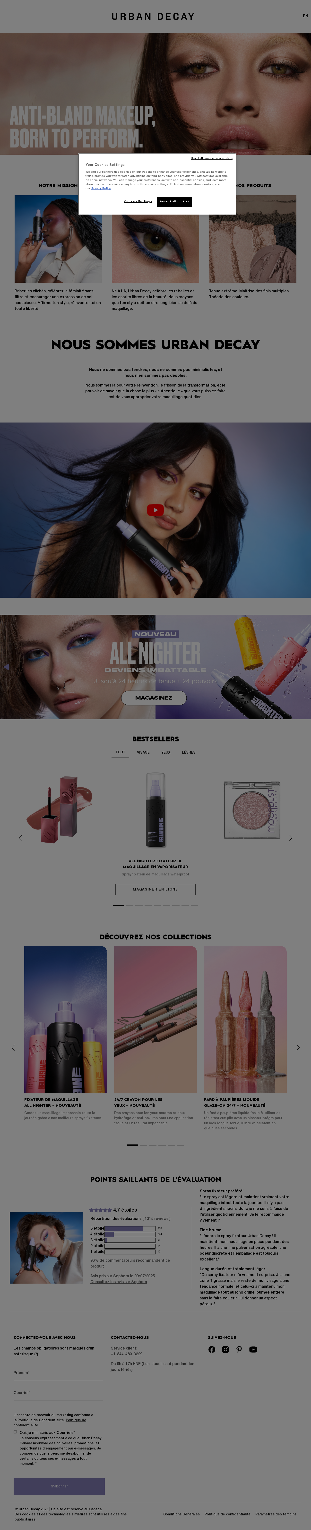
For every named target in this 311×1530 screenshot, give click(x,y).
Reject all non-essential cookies (212, 158)
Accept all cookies (174, 201)
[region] (157, 184)
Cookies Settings (138, 201)
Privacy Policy (101, 188)
